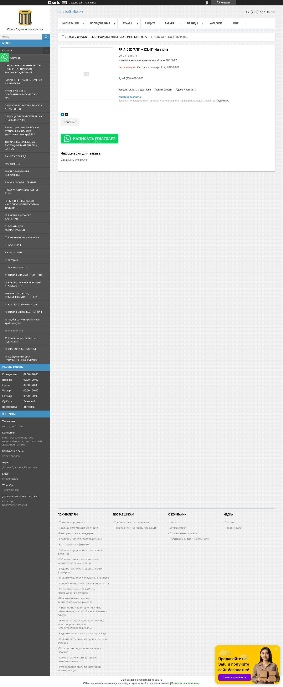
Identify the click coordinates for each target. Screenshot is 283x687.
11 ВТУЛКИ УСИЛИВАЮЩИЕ (21, 304)
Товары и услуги (77, 36)
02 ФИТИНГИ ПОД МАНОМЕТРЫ (23, 312)
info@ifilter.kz (10, 478)
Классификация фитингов (74, 544)
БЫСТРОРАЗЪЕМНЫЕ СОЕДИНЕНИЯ (17, 173)
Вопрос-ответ (178, 527)
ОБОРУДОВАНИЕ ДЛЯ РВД (20, 349)
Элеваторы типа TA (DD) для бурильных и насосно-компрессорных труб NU (22, 131)
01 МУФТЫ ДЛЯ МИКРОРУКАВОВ (15, 228)
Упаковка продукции (72, 522)
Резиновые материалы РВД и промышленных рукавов (76, 590)
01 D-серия (11, 260)
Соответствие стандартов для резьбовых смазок (77, 659)
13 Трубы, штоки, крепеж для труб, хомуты (22, 321)
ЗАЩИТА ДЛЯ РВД (15, 156)
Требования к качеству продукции (135, 527)
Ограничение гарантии (184, 533)
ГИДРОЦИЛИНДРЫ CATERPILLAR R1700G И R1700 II (23, 118)
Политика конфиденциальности (189, 539)
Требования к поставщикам (131, 522)
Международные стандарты (76, 533)
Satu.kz (158, 680)
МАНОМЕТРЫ (12, 164)
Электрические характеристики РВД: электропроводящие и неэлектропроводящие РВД (81, 624)
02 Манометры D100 (17, 267)
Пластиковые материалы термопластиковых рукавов (75, 600)
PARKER (169, 23)
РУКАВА (127, 23)
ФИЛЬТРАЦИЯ (13, 58)
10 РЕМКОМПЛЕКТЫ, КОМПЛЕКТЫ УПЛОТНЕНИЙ (21, 295)
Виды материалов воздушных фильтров (84, 578)
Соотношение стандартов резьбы (80, 539)
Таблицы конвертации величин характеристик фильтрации (78, 561)
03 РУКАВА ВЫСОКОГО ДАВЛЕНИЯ (18, 217)
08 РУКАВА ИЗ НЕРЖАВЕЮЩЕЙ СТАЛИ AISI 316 (23, 284)
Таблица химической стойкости (78, 527)
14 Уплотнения (14, 330)
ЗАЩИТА (150, 23)
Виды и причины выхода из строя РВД (82, 633)
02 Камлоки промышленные (22, 237)
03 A (144, 36)
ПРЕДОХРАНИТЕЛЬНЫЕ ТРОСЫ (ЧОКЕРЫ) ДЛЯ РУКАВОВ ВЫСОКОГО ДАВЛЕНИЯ (23, 69)
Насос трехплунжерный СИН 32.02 (22, 191)
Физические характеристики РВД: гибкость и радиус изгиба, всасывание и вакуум (82, 611)
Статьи (229, 522)
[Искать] (46, 37)
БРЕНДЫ (192, 23)
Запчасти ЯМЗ (13, 252)
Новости (175, 522)
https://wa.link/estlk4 (14, 505)
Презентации (233, 527)
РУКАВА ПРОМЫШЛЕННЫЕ (20, 182)
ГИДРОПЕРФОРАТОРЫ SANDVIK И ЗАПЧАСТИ (23, 81)
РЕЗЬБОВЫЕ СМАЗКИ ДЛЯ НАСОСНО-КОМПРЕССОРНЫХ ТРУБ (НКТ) (22, 204)
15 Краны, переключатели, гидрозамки (21, 339)
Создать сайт (76, 2)
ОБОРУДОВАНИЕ (100, 23)
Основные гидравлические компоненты (84, 583)
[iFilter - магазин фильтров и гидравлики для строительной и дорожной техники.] (25, 18)
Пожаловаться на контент (185, 683)
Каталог (7, 50)
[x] (66, 115)
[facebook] (62, 115)
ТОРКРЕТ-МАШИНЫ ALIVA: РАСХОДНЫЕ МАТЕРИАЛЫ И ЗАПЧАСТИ (21, 145)
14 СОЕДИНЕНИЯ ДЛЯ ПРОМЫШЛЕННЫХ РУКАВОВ (21, 358)
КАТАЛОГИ (216, 23)
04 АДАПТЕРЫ (13, 245)
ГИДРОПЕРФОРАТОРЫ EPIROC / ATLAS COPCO (23, 107)
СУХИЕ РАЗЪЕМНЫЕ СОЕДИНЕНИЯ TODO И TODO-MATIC (22, 94)
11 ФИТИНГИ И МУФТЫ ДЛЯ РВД (24, 275)
